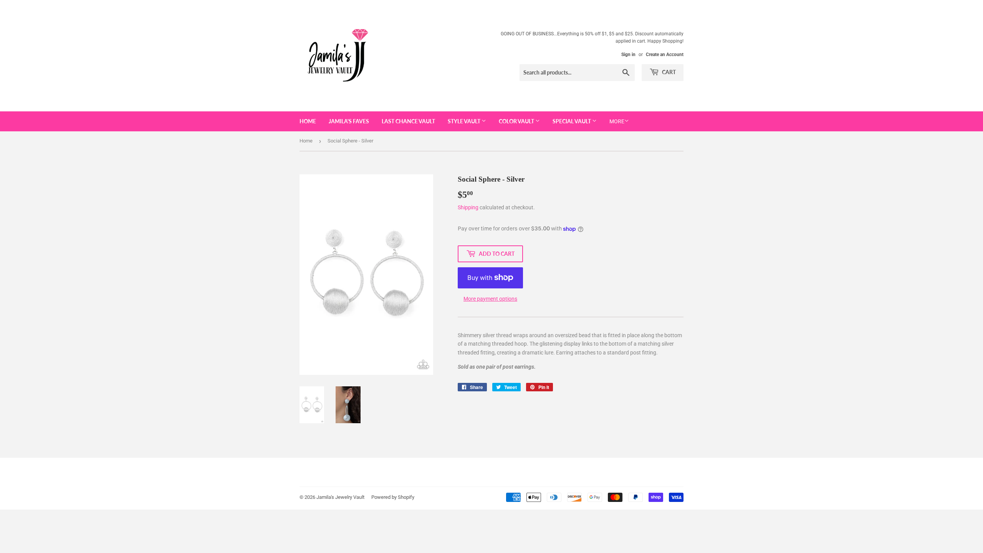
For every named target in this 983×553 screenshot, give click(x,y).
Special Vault (572, 121)
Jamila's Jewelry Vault (340, 497)
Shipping (468, 207)
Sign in (628, 54)
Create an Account (664, 54)
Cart (668, 72)
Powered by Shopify (392, 497)
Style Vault (465, 121)
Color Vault (517, 121)
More (616, 121)
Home (308, 121)
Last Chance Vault (408, 121)
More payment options (490, 299)
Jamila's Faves (349, 121)
